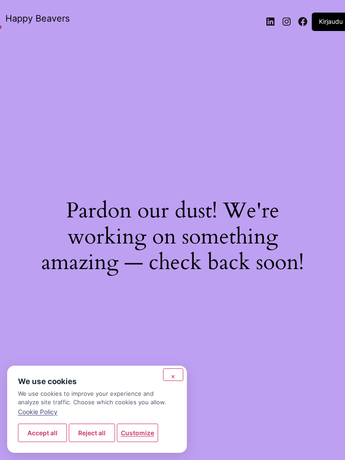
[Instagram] (286, 21)
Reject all (92, 433)
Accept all (42, 433)
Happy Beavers (37, 18)
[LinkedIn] (270, 21)
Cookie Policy (38, 412)
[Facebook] (302, 21)
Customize (137, 433)
